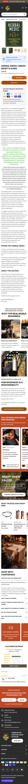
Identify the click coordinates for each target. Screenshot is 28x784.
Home (3, 19)
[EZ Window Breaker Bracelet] (7, 514)
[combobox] (14, 14)
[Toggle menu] (2, 8)
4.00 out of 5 (18, 649)
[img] (4, 676)
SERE (2, 522)
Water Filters (17, 522)
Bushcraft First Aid (11, 19)
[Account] (23, 8)
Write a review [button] (14, 666)
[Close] (24, 57)
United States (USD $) (9, 758)
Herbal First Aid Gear (16, 188)
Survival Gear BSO (11, 775)
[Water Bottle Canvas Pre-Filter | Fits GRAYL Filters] (20, 514)
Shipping (10, 73)
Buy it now (14, 82)
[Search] (25, 14)
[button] (7, 656)
